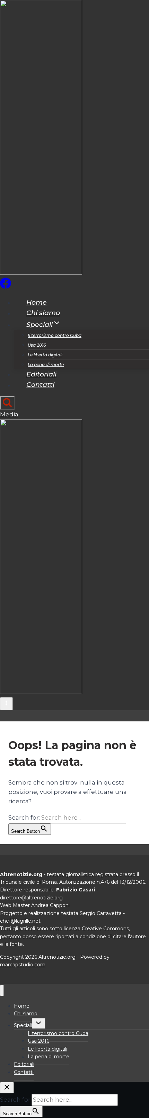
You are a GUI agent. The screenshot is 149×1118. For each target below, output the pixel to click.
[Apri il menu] (6, 703)
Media (9, 414)
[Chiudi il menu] (2, 990)
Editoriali (41, 374)
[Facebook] (5, 286)
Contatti (40, 385)
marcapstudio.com (22, 965)
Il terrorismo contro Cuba (54, 335)
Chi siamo (43, 313)
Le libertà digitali (45, 354)
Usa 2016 (37, 345)
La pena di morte (46, 364)
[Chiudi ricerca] (7, 1087)
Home (36, 302)
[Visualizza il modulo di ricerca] (7, 403)
